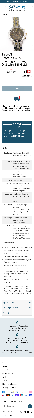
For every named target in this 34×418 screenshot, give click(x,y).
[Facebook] (21, 412)
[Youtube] (28, 412)
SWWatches (9, 412)
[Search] (6, 6)
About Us (5, 366)
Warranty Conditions (9, 388)
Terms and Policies (7, 415)
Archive (4, 381)
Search (4, 377)
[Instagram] (25, 412)
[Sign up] (30, 406)
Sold (17, 88)
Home (4, 363)
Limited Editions (7, 373)
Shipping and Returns (9, 384)
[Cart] (32, 6)
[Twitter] (31, 412)
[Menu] (2, 6)
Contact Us (5, 370)
